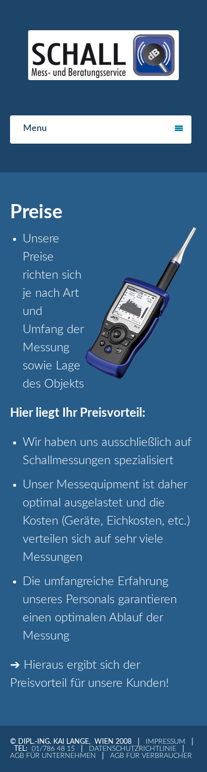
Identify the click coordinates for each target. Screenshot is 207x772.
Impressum (165, 741)
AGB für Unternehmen (53, 755)
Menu (35, 128)
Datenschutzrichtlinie (132, 748)
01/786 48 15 (53, 748)
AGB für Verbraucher (151, 755)
